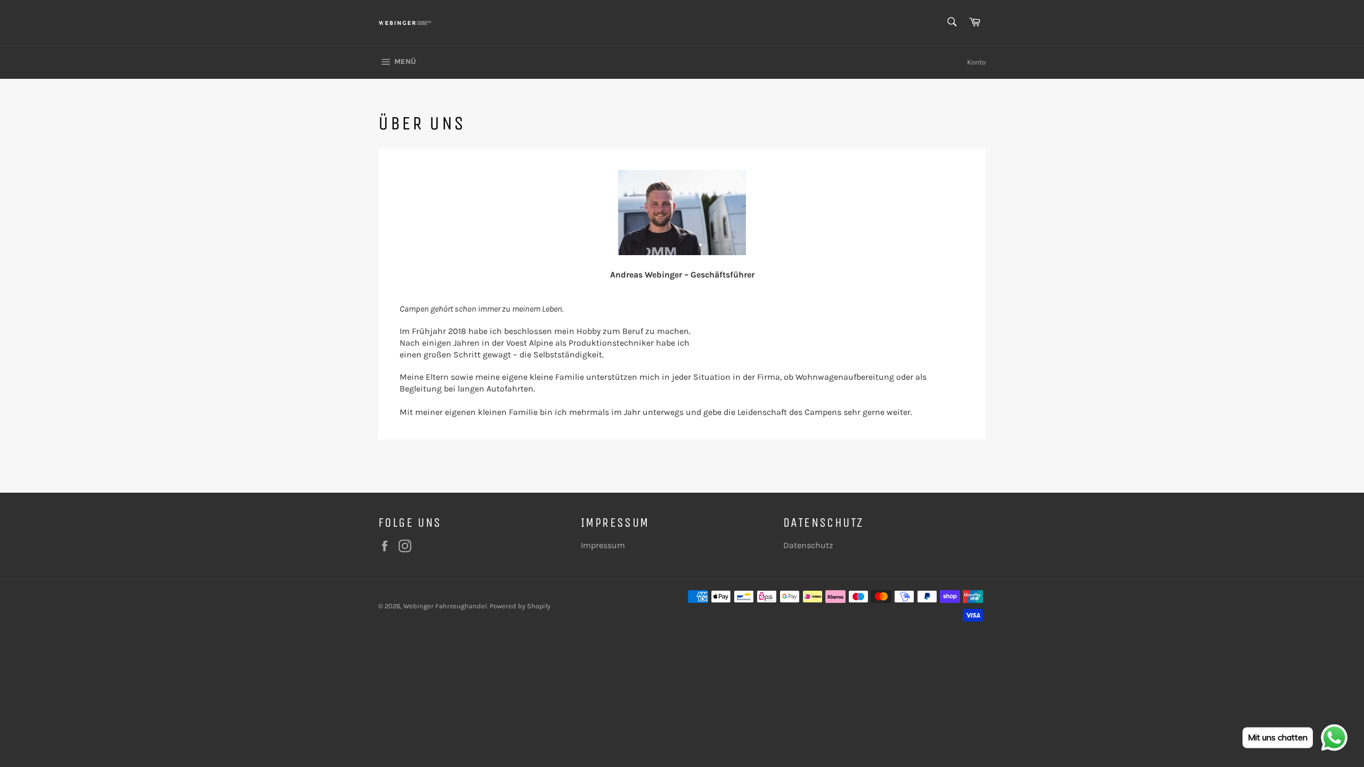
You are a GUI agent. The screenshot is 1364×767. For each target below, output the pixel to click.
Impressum (603, 545)
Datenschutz (808, 545)
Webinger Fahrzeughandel (445, 606)
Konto (976, 62)
